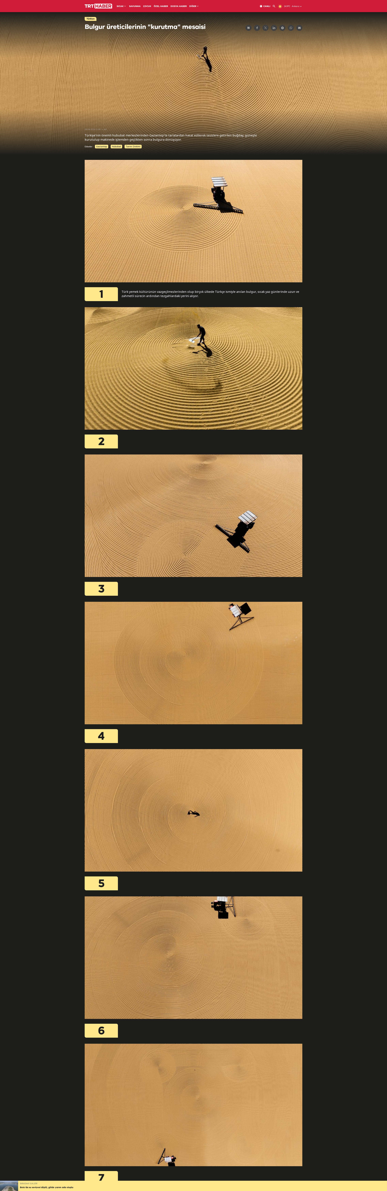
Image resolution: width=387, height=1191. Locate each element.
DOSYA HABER (179, 6)
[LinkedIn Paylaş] (274, 28)
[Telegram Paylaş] (282, 28)
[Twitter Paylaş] (265, 28)
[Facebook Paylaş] (257, 28)
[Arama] (275, 6)
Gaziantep (101, 146)
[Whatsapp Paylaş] (291, 28)
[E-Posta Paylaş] (299, 28)
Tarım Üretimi (133, 146)
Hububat (116, 146)
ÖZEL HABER (161, 6)
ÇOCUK (147, 6)
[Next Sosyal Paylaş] (249, 28)
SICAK (120, 6)
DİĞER (192, 6)
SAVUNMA (135, 6)
